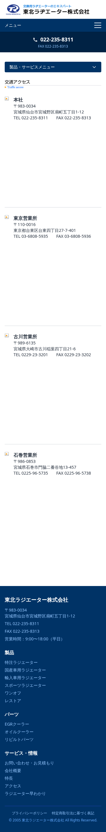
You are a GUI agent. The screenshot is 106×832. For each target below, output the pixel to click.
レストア (13, 700)
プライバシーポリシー (29, 813)
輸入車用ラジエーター (25, 677)
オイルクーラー (19, 731)
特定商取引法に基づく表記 (73, 813)
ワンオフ (13, 693)
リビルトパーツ (19, 739)
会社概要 (13, 770)
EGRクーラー (17, 724)
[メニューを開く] (97, 25)
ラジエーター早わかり (25, 793)
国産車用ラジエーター (25, 670)
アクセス (13, 786)
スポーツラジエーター (25, 685)
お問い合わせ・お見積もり (29, 763)
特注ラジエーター (21, 662)
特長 (9, 778)
